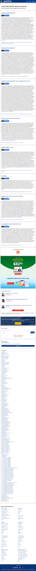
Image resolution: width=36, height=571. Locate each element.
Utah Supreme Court (4, 495)
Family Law (6, 245)
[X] (21, 567)
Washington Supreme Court (5, 497)
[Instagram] (17, 567)
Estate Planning (3, 385)
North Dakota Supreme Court (5, 426)
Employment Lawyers (4, 514)
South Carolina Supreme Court (5, 438)
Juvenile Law (3, 402)
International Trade (4, 529)
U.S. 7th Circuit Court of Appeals (5, 464)
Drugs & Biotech (3, 379)
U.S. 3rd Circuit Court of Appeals (5, 461)
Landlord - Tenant (4, 406)
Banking (2, 359)
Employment (3, 526)
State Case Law (20, 540)
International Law (3, 400)
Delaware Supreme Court (5, 377)
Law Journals (20, 529)
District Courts (3, 544)
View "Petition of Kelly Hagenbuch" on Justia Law (12, 74)
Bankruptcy (3, 360)
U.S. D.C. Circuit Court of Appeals (6, 479)
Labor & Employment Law (26, 42)
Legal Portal (9, 569)
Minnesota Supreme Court (5, 417)
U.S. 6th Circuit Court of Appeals (5, 463)
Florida (19, 543)
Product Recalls (3, 555)
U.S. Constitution (4, 537)
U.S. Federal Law (4, 536)
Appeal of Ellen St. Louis (7, 147)
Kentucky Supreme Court (5, 404)
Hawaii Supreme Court (4, 391)
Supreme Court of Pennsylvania (5, 450)
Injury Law (2, 397)
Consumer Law (3, 373)
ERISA (2, 384)
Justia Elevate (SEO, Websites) (23, 555)
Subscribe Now (18, 323)
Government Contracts (4, 389)
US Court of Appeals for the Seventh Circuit (7, 490)
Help (16, 569)
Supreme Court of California (5, 442)
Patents (2, 556)
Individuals (20, 508)
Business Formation (4, 523)
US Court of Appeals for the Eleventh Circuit (7, 484)
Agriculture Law (3, 352)
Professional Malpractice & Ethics (6, 433)
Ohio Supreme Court (4, 427)
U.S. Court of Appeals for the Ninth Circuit (7, 474)
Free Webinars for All (5, 291)
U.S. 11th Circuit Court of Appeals (6, 458)
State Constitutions (21, 537)
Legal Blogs (3, 552)
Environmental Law (4, 383)
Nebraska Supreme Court (5, 420)
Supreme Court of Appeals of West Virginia (7, 441)
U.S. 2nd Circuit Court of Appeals (6, 460)
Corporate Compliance (4, 375)
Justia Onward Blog (21, 558)
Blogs (19, 530)
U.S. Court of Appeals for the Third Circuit (7, 478)
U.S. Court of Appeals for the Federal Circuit (7, 470)
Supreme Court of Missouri (5, 447)
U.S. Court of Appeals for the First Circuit (7, 472)
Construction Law (3, 372)
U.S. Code (2, 538)
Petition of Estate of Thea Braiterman (10, 118)
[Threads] (18, 567)
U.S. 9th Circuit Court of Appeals (5, 466)
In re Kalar (4, 176)
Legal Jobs (3, 551)
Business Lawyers (4, 511)
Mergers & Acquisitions (4, 414)
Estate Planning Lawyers (5, 515)
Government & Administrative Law (17, 42)
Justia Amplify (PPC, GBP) (22, 556)
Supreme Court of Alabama (5, 440)
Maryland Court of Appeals (5, 410)
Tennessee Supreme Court (5, 454)
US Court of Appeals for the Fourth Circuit (7, 488)
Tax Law (2, 453)
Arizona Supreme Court (4, 357)
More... (2, 519)
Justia (19, 565)
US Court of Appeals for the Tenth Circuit (7, 492)
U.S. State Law (21, 536)
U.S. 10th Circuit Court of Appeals (6, 457)
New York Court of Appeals (5, 423)
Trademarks (3, 558)
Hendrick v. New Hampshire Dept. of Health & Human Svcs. (15, 81)
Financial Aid (20, 526)
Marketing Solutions (22, 549)
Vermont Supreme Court (4, 496)
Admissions (20, 525)
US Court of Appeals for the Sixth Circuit (7, 491)
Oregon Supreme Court (4, 429)
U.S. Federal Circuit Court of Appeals (6, 480)
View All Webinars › (18, 310)
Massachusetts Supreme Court (5, 411)
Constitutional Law (4, 371)
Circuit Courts (3, 543)
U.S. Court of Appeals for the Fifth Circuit (7, 471)
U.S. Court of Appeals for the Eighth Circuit (7, 468)
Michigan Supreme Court (4, 415)
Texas (19, 545)
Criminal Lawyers (4, 512)
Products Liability (3, 432)
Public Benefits (11, 43)
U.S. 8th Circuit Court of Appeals (5, 465)
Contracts (2, 374)
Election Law (3, 381)
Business (3, 522)
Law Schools (20, 522)
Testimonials (20, 559)
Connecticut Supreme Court (5, 370)
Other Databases (4, 549)
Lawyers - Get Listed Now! (18, 335)
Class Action (3, 367)
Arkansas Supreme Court (5, 358)
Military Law (3, 416)
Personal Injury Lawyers (5, 518)
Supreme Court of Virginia (5, 452)
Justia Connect (4, 569)
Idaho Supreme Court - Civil (5, 394)
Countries (3, 559)
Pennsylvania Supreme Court (5, 430)
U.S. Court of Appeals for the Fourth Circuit (7, 473)
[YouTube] (14, 567)
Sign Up (33, 1)
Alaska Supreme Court (4, 354)
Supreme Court (3, 541)
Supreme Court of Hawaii (5, 443)
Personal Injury (3, 431)
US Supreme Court (4, 494)
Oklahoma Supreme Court (5, 428)
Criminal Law (3, 376)
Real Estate (3, 530)
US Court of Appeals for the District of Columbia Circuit (9, 482)
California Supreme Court (5, 364)
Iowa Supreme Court (4, 401)
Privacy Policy (25, 569)
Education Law (3, 380)
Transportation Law (4, 455)
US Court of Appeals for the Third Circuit (7, 493)
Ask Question (18, 345)
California (19, 541)
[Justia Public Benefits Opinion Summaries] (7, 1)
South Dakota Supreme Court (5, 439)
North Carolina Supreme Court (5, 425)
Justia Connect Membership (22, 551)
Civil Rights (10, 42)
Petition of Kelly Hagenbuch (8, 48)
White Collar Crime (4, 499)
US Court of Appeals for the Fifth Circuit (7, 486)
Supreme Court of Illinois (4, 444)
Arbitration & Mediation (4, 356)
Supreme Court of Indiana (5, 445)
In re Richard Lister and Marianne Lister (11, 224)
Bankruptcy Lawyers (4, 509)
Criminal (19, 511)
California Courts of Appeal (5, 363)
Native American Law (4, 419)
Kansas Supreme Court (4, 403)
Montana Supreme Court (5, 418)
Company (12, 569)
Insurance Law (6, 219)
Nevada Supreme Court (4, 421)
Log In (30, 1)
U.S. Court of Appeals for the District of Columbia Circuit (9, 467)
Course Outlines (20, 527)
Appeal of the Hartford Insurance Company (12, 196)
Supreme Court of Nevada (5, 448)
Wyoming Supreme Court (5, 501)
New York (19, 544)
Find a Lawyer (4, 328)
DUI (18, 514)
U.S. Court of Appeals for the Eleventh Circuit (7, 469)
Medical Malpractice (4, 413)
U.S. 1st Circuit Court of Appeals (5, 459)
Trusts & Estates (20, 142)
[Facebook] (16, 567)
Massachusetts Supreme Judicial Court (6, 412)
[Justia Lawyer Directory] (22, 567)
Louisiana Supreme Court (5, 408)
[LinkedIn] (13, 567)
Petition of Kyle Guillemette (8, 13)
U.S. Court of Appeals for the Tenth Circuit (7, 477)
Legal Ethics (3, 407)
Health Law (3, 393)
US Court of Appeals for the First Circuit (7, 487)
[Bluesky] (19, 567)
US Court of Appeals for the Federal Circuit (7, 485)
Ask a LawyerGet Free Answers (5, 342)
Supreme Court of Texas (4, 451)
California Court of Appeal (5, 362)
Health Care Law (3, 392)
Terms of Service (19, 569)
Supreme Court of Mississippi (5, 446)
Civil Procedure (6, 42)
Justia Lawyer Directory (22, 552)
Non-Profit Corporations (4, 424)
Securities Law (3, 437)
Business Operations (4, 525)
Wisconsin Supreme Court (5, 500)
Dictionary (19, 523)
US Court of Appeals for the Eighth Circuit (7, 483)
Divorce (19, 512)
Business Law (3, 361)
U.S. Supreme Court (4, 481)
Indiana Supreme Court (4, 396)
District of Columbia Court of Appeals (6, 378)
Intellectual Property (4, 399)
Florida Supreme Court (4, 387)
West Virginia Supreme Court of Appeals (7, 498)
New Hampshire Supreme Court (19, 76)
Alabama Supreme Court (4, 353)
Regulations (3, 540)
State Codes (20, 538)
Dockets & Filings (4, 545)
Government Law (3, 390)
